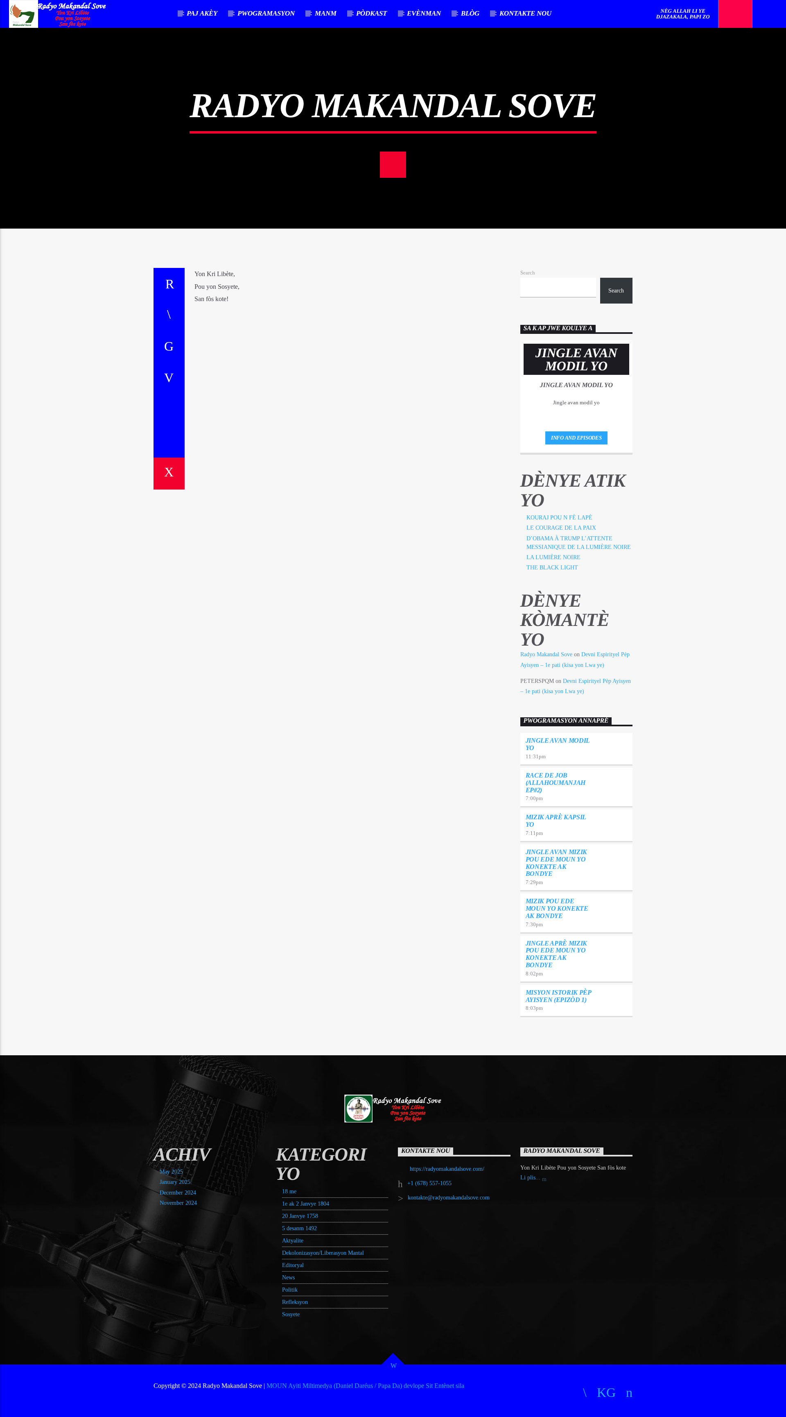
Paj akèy (202, 13)
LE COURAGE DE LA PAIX (561, 528)
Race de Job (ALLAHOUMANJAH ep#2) (556, 783)
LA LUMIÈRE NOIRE (553, 557)
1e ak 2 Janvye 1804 (305, 1204)
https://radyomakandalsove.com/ (447, 1169)
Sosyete (291, 1314)
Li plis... (531, 1177)
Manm (326, 13)
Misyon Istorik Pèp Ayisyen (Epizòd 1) (558, 996)
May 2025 (171, 1172)
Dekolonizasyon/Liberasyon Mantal (323, 1253)
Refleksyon (295, 1302)
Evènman (424, 13)
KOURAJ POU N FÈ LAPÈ (559, 518)
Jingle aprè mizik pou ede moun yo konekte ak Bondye (556, 954)
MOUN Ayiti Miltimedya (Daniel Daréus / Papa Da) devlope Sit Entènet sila (365, 1385)
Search (527, 273)
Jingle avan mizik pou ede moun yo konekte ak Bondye (556, 862)
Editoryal (293, 1265)
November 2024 (178, 1203)
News (288, 1277)
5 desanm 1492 (299, 1228)
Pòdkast (371, 13)
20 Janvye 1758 (300, 1216)
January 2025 (175, 1182)
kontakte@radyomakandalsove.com (449, 1198)
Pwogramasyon (266, 13)
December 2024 (178, 1193)
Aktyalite (292, 1241)
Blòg (470, 13)
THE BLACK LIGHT (552, 568)
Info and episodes (576, 438)
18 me (289, 1191)
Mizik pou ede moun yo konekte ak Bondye (557, 908)
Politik (290, 1290)
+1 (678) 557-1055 (429, 1183)
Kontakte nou (525, 13)
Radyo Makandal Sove (546, 654)
